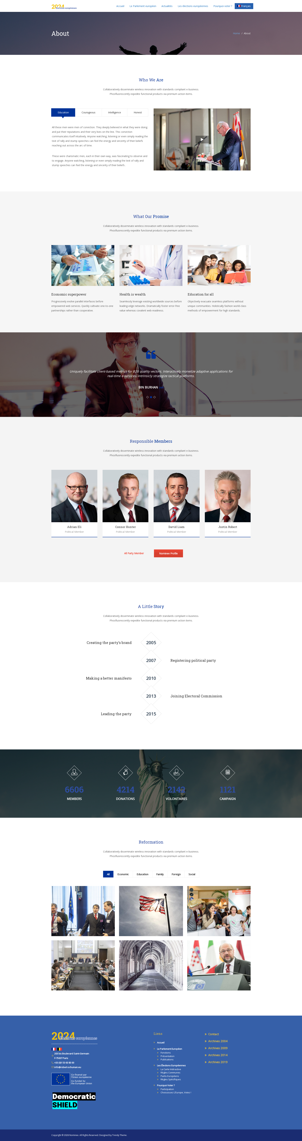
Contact (213, 1034)
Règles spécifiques (171, 1079)
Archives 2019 (218, 1062)
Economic (123, 874)
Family (160, 874)
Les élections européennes (193, 6)
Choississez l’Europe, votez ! (176, 1092)
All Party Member (134, 553)
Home (236, 33)
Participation (167, 1089)
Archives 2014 (218, 1055)
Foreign (176, 874)
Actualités (166, 6)
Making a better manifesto (109, 678)
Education (142, 874)
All (108, 874)
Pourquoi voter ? (222, 6)
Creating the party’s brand (109, 642)
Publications (167, 1059)
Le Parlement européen (143, 6)
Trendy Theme (119, 1135)
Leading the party (116, 714)
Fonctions (166, 1052)
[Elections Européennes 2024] (64, 6)
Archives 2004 (218, 1041)
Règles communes (170, 1072)
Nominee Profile (168, 553)
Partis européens (170, 1076)
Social (192, 874)
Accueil (120, 6)
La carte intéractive (171, 1069)
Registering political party (193, 660)
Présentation (167, 1056)
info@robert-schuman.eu (67, 1067)
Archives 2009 (218, 1048)
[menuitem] (244, 6)
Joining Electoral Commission (196, 696)
